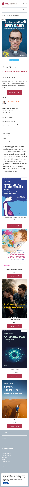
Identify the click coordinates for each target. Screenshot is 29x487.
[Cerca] (23, 10)
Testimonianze (9, 15)
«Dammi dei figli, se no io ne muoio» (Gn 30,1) (14, 218)
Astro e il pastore (14, 420)
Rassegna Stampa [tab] (7, 135)
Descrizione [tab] (5, 130)
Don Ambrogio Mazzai (13, 101)
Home (3, 15)
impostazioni (6, 480)
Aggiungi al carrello (14, 92)
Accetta (5, 483)
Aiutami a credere (14, 319)
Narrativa (13, 124)
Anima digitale (14, 369)
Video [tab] (4, 138)
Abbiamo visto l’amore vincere (14, 269)
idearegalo (7, 124)
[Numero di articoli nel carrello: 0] (24, 4)
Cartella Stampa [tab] (7, 141)
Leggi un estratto (14, 60)
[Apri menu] (20, 4)
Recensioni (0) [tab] (6, 133)
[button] (24, 21)
